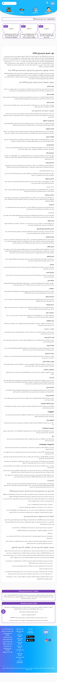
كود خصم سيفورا (7, 644)
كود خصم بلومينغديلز (20, 662)
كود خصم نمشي (19, 643)
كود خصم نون (19, 629)
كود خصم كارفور (19, 639)
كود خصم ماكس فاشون (7, 634)
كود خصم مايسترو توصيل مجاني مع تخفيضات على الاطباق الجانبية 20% (11, 36)
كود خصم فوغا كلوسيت (7, 649)
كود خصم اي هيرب (7, 639)
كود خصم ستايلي (7, 641)
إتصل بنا (30, 629)
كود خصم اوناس (7, 637)
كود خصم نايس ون (20, 658)
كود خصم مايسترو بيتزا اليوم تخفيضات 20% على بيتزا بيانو (46, 36)
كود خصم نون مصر (19, 632)
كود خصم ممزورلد (7, 652)
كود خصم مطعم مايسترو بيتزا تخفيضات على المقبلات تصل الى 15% (29, 36)
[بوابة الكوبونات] (52, 3)
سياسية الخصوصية (30, 632)
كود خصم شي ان (19, 650)
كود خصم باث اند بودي (7, 631)
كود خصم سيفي (19, 647)
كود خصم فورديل (19, 654)
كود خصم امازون (19, 635)
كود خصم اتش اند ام (7, 629)
